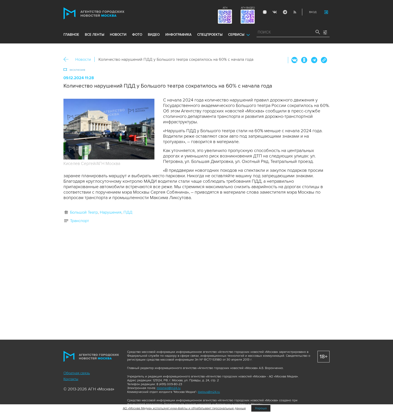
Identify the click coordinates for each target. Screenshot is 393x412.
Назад (67, 59)
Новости (83, 59)
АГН (225, 7)
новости (118, 35)
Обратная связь (76, 373)
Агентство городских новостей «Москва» (102, 13)
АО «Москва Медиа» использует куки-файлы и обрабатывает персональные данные (184, 408)
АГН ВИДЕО (248, 7)
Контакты (70, 379)
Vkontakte (274, 12)
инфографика (178, 35)
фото (137, 35)
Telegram (284, 12)
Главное (71, 35)
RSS (294, 12)
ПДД (127, 212)
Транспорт (79, 220)
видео (154, 35)
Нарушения (110, 212)
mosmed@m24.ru (169, 388)
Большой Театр (84, 212)
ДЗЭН (264, 12)
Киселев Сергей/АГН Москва (91, 163)
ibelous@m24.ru (209, 392)
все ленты (94, 35)
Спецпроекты (209, 35)
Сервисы (236, 35)
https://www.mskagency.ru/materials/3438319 (324, 60)
